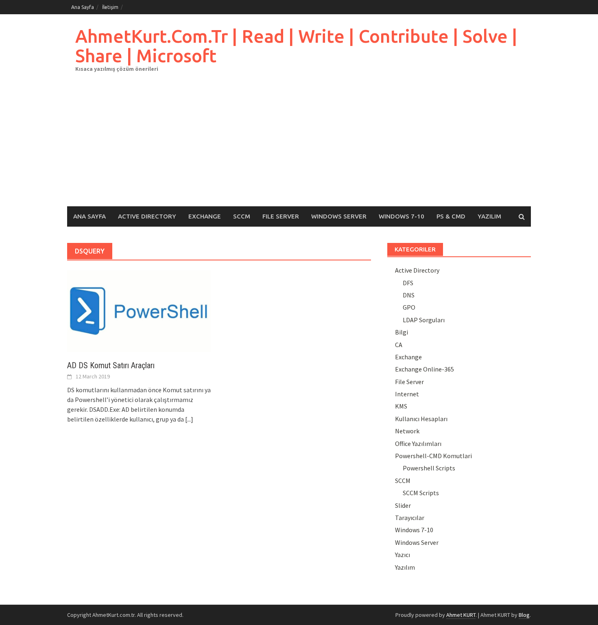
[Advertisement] (299, 145)
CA (398, 345)
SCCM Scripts (421, 493)
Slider (403, 505)
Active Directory (147, 216)
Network (407, 431)
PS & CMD (450, 216)
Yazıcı (402, 555)
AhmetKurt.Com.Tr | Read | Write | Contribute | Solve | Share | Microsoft (296, 46)
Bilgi (401, 332)
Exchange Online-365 (424, 369)
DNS (409, 295)
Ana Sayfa (82, 7)
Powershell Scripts (429, 468)
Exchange (204, 216)
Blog (524, 614)
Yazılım (489, 216)
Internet (407, 394)
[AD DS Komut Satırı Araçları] (139, 310)
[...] (189, 419)
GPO (409, 307)
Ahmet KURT (461, 614)
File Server (280, 216)
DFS (408, 283)
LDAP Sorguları (424, 320)
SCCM (241, 216)
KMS (401, 406)
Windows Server (339, 216)
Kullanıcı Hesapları (421, 419)
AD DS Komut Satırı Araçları (111, 365)
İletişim (110, 7)
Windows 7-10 (401, 216)
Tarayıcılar (409, 518)
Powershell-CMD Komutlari (433, 456)
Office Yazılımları (418, 443)
